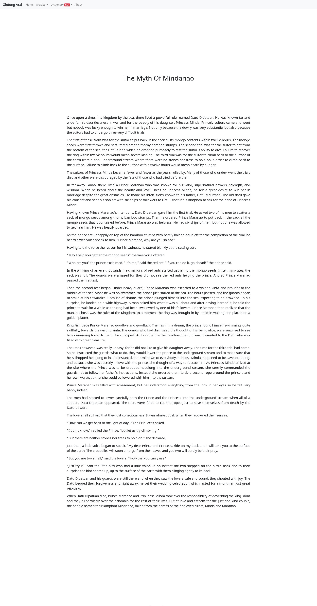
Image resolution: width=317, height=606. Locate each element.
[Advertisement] (158, 36)
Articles (41, 4)
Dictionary (60, 4)
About (78, 4)
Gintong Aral (12, 4)
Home (30, 4)
